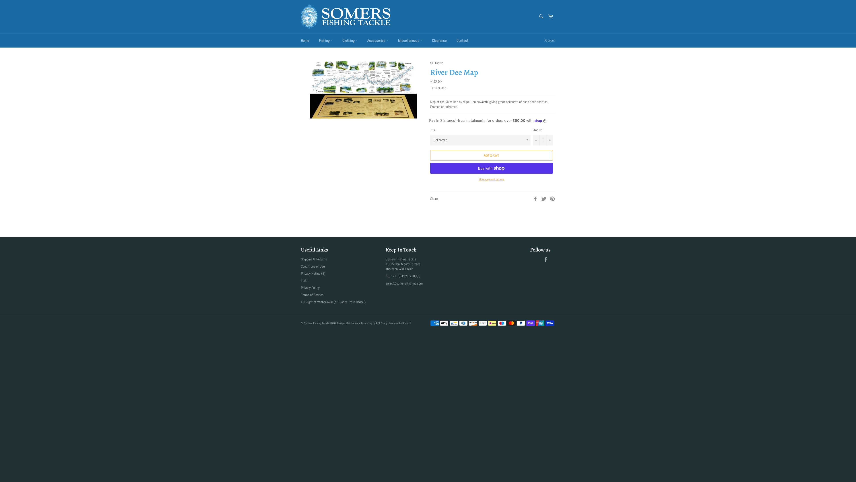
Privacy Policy (310, 287)
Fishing (325, 40)
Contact (462, 40)
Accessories (376, 40)
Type (432, 130)
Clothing (349, 40)
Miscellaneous (409, 40)
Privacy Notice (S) (313, 273)
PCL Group (381, 323)
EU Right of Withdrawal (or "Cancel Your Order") (333, 302)
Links (304, 280)
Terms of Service (312, 295)
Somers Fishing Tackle (316, 323)
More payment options (491, 179)
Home (305, 40)
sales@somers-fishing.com (404, 283)
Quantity (538, 130)
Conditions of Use (313, 266)
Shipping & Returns (314, 259)
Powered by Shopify (400, 323)
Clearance (439, 40)
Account (549, 40)
